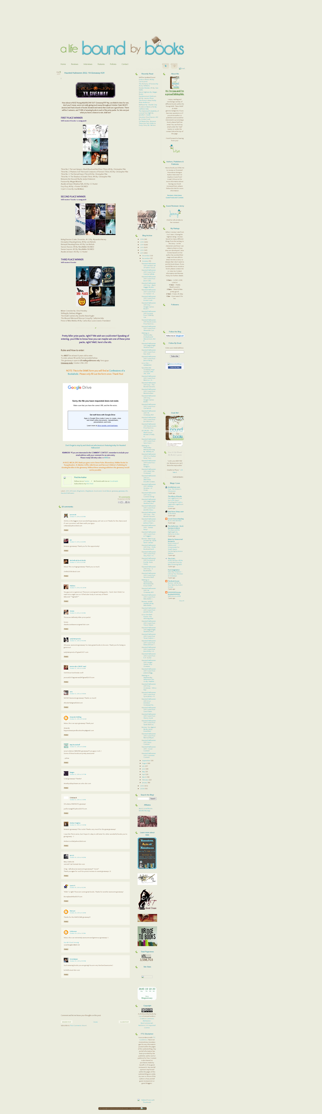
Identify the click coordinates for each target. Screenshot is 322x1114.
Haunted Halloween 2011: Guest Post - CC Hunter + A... (149, 292)
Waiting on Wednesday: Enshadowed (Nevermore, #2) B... (148, 337)
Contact (125, 64)
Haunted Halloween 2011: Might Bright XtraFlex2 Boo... (149, 345)
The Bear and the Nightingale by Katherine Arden (174, 532)
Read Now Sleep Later (176, 512)
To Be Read (172, 513)
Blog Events (81, 491)
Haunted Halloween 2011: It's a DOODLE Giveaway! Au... (149, 702)
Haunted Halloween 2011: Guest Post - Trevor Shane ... (149, 623)
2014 (142, 245)
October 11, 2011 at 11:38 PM (78, 613)
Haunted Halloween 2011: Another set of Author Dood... (149, 265)
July (143, 766)
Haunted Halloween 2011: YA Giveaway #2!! (149, 413)
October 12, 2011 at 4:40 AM (78, 641)
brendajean (74, 959)
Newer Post (66, 1022)
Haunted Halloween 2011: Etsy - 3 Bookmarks (149, 569)
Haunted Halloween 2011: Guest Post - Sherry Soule (149, 716)
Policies (113, 64)
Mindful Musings (144, 811)
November (146, 258)
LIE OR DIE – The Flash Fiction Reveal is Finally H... (148, 433)
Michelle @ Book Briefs (78, 560)
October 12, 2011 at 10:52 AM (78, 719)
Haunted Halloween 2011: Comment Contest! (149, 755)
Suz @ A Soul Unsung (71, 942)
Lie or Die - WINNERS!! (146, 364)
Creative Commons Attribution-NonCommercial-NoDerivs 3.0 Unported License (146, 1023)
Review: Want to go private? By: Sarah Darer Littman (149, 540)
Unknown (73, 931)
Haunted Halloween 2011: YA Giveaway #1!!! (84, 73)
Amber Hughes (75, 823)
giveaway (115, 491)
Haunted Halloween (67, 493)
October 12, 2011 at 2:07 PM (78, 774)
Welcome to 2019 (174, 596)
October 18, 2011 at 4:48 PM (78, 857)
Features (101, 64)
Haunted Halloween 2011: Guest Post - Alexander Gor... (149, 328)
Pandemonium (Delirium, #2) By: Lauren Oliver (147, 97)
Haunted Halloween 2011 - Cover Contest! (149, 749)
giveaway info (123, 491)
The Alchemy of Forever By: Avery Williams (148, 85)
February (145, 780)
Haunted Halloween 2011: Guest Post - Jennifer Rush (149, 610)
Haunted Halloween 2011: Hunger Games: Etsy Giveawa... (149, 663)
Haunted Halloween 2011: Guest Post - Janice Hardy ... (149, 358)
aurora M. (73, 515)
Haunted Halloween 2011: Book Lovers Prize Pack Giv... (149, 322)
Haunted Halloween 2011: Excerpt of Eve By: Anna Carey (149, 561)
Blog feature (89, 491)
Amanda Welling (75, 717)
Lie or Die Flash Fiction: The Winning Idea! (147, 616)
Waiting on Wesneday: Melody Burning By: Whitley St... (148, 448)
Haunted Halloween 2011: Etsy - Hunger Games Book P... (149, 306)
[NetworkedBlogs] (175, 364)
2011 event (73, 491)
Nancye (72, 911)
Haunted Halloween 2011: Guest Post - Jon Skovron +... (149, 419)
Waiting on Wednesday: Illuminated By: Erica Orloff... (148, 583)
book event (98, 491)
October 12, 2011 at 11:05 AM (78, 746)
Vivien (72, 611)
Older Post (124, 1022)
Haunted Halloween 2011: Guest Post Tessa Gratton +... (149, 636)
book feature (107, 491)
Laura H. (72, 885)
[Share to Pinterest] (129, 502)
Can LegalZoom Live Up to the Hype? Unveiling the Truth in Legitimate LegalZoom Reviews (175, 502)
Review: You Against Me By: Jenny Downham (149, 729)
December (146, 256)
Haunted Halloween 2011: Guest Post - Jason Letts (149, 278)
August (144, 763)
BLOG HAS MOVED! (175, 521)
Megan (72, 772)
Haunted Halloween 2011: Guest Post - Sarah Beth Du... (149, 722)
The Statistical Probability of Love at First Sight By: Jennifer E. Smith (149, 113)
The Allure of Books (175, 496)
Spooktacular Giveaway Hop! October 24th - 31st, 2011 (148, 371)
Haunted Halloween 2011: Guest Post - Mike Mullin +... (149, 597)
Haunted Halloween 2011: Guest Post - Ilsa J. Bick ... (149, 352)
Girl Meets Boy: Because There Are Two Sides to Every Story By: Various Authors (147, 124)
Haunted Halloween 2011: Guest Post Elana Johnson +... (149, 643)
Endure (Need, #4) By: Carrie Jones (146, 80)
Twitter (86, 481)
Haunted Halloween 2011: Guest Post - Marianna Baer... (149, 391)
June (144, 769)
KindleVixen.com (174, 487)
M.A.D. (72, 855)
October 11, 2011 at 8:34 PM (77, 562)
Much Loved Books (145, 808)
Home (63, 64)
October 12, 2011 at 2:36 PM (78, 799)
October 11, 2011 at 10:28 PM (78, 588)
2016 (142, 239)
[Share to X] (124, 502)
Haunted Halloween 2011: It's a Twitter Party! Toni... (149, 456)
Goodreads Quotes (178, 477)
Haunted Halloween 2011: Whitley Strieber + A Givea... (149, 487)
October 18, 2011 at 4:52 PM (78, 887)
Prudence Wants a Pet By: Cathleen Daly (148, 108)
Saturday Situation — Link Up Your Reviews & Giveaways (175, 574)
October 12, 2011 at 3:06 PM (78, 825)
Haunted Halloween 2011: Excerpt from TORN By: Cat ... (149, 314)
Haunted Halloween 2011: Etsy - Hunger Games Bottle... (149, 399)
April (144, 774)
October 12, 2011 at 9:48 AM (78, 694)
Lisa (140, 1016)
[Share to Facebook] (126, 502)
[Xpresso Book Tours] (147, 909)
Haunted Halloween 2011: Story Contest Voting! (149, 495)
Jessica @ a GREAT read (78, 666)
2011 (67, 491)
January (145, 782)
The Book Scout (173, 581)
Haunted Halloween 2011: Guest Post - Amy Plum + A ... (149, 554)
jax (71, 540)
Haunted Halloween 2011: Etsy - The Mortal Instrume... (149, 385)
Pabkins (72, 586)
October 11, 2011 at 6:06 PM (78, 542)
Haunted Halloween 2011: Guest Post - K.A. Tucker (149, 656)
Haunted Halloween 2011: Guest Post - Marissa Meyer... (149, 736)
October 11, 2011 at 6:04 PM (78, 516)
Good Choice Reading (176, 519)
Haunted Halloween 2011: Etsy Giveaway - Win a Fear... (149, 687)
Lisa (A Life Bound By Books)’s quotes (175, 453)
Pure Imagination (174, 570)
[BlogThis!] (121, 502)
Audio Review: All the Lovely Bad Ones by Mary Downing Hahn (175, 562)
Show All (181, 601)
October (145, 261)
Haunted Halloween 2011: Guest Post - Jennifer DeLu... (149, 508)
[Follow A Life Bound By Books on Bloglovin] (175, 337)
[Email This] (119, 502)
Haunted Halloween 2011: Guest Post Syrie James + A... (149, 694)
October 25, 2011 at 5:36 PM (78, 913)
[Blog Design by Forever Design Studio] (143, 1108)
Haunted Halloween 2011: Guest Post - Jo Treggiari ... (149, 534)
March (144, 777)
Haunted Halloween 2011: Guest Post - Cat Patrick (149, 406)
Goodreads (114, 481)
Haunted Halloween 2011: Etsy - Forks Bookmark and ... (149, 547)
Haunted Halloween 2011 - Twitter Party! (149, 527)
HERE (106, 458)
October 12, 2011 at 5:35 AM (78, 668)
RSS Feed (90, 484)
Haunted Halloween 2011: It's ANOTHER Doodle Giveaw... (149, 479)
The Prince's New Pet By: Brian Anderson (147, 101)
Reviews (74, 64)
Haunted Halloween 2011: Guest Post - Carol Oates (149, 709)
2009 (142, 789)
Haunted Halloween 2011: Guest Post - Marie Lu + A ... (149, 378)
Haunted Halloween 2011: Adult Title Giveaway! (149, 471)
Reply (66, 530)
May (143, 772)
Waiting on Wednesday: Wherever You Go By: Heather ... (149, 678)
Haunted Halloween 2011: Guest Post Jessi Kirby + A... (149, 649)
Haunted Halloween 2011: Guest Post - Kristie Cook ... (149, 298)
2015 (142, 242)
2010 (142, 786)
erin (71, 692)
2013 (142, 247)
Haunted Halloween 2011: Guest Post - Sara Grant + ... (149, 441)
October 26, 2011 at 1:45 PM (78, 933)
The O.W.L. (172, 558)
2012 (142, 250)
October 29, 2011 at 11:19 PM (78, 961)
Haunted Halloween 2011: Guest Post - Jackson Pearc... (149, 521)
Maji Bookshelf (75, 745)
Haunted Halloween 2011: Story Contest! (149, 742)
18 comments (124, 497)
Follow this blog (174, 367)
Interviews (88, 64)
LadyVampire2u (75, 639)
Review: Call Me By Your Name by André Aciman (175, 585)
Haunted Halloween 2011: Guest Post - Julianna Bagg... (149, 671)
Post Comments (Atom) (78, 1025)
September (146, 760)
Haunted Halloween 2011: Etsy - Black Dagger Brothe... (149, 285)
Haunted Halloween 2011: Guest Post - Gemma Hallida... (149, 272)
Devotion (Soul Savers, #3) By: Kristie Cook (148, 118)
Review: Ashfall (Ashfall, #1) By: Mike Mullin (148, 603)
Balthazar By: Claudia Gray (148, 105)
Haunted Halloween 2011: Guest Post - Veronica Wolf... (149, 575)
